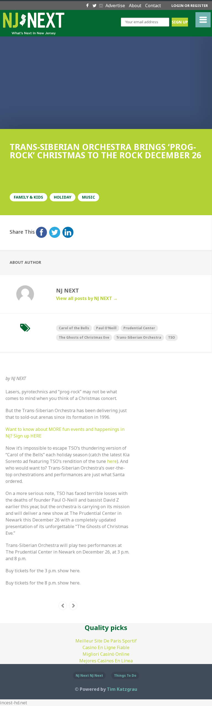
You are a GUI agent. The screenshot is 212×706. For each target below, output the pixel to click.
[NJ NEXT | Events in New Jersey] (33, 31)
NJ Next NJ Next (89, 675)
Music (88, 197)
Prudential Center (139, 328)
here (112, 461)
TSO (171, 337)
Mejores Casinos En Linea (106, 661)
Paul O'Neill (106, 328)
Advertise (115, 5)
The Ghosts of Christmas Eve (84, 337)
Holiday (62, 197)
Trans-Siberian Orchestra (138, 337)
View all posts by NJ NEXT (87, 298)
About (135, 5)
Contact (153, 5)
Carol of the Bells (74, 328)
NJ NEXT (18, 378)
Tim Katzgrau (122, 689)
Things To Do (125, 675)
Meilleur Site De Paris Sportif (106, 641)
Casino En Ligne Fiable (106, 647)
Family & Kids (28, 197)
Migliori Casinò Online (106, 654)
